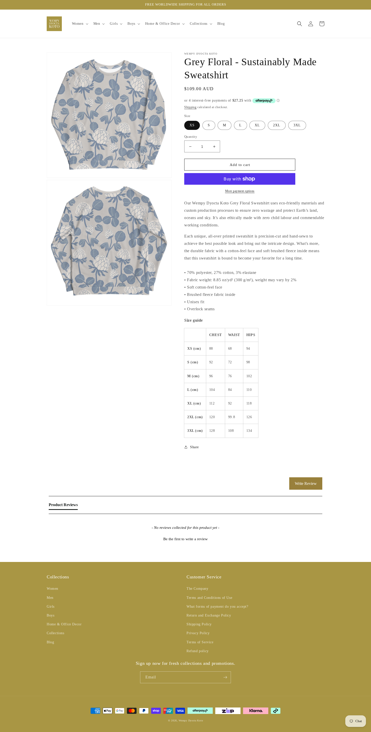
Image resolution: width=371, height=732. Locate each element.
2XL (276, 125)
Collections (55, 633)
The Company (197, 589)
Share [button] (194, 447)
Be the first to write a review (185, 539)
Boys (50, 615)
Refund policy (198, 651)
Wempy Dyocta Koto (191, 720)
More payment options (240, 191)
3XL (297, 125)
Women (52, 589)
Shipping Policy (199, 624)
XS (192, 125)
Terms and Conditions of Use (209, 598)
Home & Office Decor (64, 624)
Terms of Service (200, 642)
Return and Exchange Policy (209, 615)
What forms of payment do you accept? (217, 606)
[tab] (63, 506)
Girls (51, 606)
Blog (50, 642)
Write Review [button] (306, 483)
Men (50, 598)
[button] (79, 23)
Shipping (190, 107)
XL (257, 125)
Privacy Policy (198, 633)
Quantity (190, 136)
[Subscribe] (225, 677)
